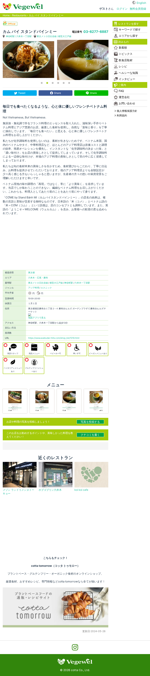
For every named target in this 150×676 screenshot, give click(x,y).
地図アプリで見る (37, 317)
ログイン (122, 8)
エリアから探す (128, 35)
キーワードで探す (130, 29)
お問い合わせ (127, 103)
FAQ (121, 91)
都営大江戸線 (64, 36)
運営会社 (124, 97)
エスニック (46, 287)
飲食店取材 (125, 60)
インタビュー (127, 79)
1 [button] (42, 83)
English (141, 3)
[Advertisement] (55, 242)
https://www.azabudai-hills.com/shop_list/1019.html (53, 338)
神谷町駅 (10, 36)
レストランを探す (128, 23)
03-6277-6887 (95, 32)
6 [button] (69, 83)
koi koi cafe (81, 489)
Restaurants (19, 15)
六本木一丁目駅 (24, 36)
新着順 (123, 47)
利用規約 (122, 115)
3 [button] (53, 83)
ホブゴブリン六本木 (50, 489)
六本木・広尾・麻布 (38, 277)
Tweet (21, 92)
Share (57, 92)
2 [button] (47, 83)
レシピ (123, 66)
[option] (28, 60)
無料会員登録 (138, 8)
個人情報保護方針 (127, 110)
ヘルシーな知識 (128, 73)
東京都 (31, 272)
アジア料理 (33, 287)
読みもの (123, 41)
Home (6, 15)
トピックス (125, 54)
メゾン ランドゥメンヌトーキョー (18, 491)
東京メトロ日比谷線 (47, 36)
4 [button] (58, 83)
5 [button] (64, 83)
